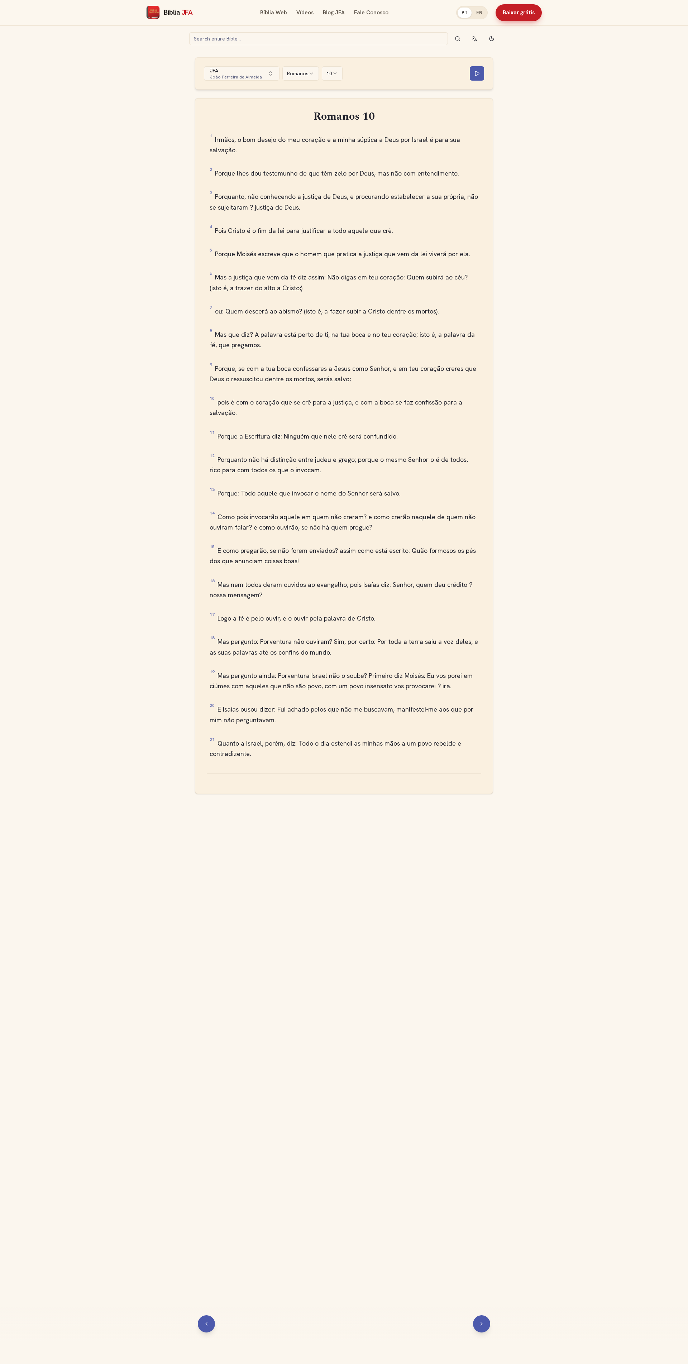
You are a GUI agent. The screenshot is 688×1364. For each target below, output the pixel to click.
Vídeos (305, 12)
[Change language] (474, 39)
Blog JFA (334, 12)
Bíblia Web (273, 12)
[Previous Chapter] (206, 1323)
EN (479, 13)
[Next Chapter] (481, 1323)
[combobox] (242, 73)
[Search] (457, 39)
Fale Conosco (371, 12)
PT (465, 13)
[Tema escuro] (491, 39)
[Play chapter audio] (477, 73)
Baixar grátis (519, 12)
